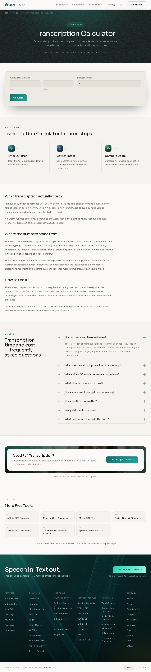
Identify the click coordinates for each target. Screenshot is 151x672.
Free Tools (95, 4)
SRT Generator (61, 613)
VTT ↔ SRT (82, 608)
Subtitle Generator (63, 608)
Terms (130, 640)
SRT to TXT (82, 634)
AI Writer (33, 630)
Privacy (130, 635)
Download (137, 4)
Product (60, 4)
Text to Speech (37, 651)
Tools (16, 13)
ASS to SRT (82, 624)
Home (7, 13)
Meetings (9, 614)
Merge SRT (59, 634)
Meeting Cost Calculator (108, 626)
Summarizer (35, 635)
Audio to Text (11, 598)
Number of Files (84, 77)
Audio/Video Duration (20, 77)
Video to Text (11, 604)
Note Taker (10, 609)
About (130, 598)
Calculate (18, 97)
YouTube (9, 619)
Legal (31, 619)
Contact (131, 625)
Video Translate (37, 645)
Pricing (111, 4)
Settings (142, 667)
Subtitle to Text (61, 629)
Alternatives (133, 619)
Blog (129, 630)
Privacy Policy (48, 667)
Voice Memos (36, 625)
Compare (131, 614)
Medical (33, 614)
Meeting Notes (36, 609)
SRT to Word (83, 639)
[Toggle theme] (121, 4)
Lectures (33, 604)
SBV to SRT (82, 619)
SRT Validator (60, 619)
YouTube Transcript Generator (50, 543)
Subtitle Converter (86, 603)
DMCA (130, 645)
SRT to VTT (82, 613)
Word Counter (108, 603)
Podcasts (9, 625)
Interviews (34, 598)
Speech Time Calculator (108, 610)
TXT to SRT (82, 629)
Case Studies (133, 609)
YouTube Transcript (63, 603)
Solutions (77, 4)
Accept (130, 667)
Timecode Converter (106, 640)
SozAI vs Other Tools (76, 543)
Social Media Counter (107, 618)
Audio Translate (36, 640)
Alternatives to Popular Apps (102, 543)
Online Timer (107, 633)
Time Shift (58, 624)
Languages (10, 630)
